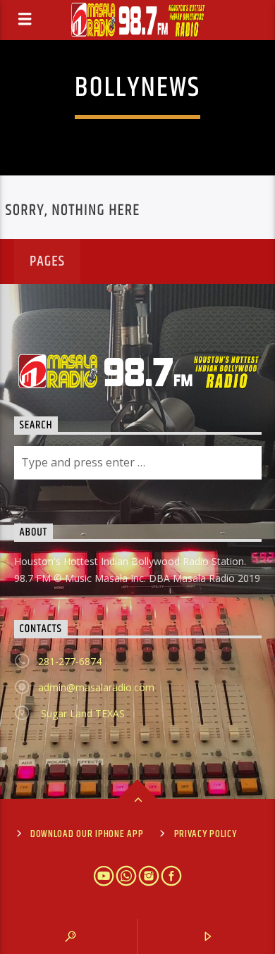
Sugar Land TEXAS (81, 713)
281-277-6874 (70, 661)
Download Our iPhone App (87, 834)
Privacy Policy (205, 834)
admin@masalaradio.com (96, 687)
